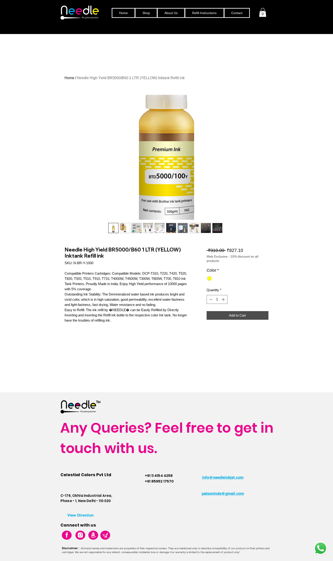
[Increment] (224, 299)
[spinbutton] (217, 299)
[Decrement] (210, 299)
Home (69, 78)
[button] (262, 12)
